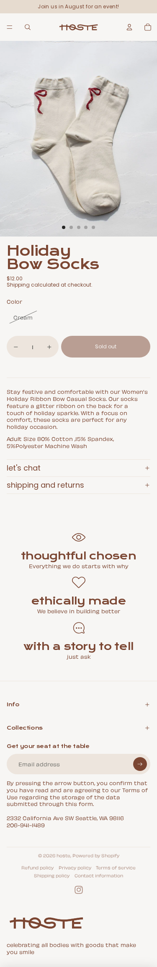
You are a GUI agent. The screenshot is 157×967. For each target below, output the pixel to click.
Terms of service (116, 867)
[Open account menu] (129, 27)
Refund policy (37, 867)
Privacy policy (75, 867)
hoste (63, 855)
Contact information (99, 875)
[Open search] (27, 27)
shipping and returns (45, 485)
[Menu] (9, 27)
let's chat (24, 468)
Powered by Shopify (95, 855)
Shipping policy (51, 875)
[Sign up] (140, 764)
